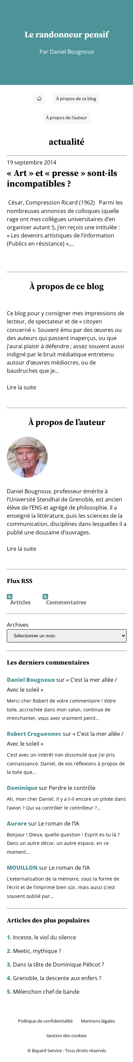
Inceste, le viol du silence (44, 937)
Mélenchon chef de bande (46, 991)
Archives (18, 625)
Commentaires (66, 603)
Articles (20, 603)
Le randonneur (54, 34)
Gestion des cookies (66, 1035)
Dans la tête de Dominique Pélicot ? (58, 964)
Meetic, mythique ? (37, 951)
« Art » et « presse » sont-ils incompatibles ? (62, 178)
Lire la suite (21, 387)
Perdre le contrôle (72, 788)
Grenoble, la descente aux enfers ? (57, 978)
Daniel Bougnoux (31, 680)
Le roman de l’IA (58, 823)
